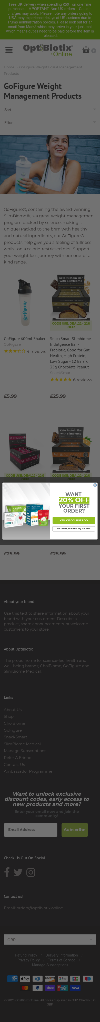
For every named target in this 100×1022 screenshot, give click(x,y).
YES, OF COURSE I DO (74, 520)
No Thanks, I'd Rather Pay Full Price (73, 529)
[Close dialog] (95, 485)
